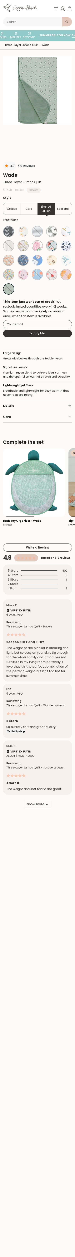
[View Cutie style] (66, 274)
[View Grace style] (37, 246)
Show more (35, 804)
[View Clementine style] (37, 274)
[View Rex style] (23, 246)
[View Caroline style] (23, 231)
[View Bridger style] (23, 260)
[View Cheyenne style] (23, 274)
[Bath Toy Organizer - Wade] (34, 482)
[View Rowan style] (52, 231)
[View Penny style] (8, 260)
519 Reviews (26, 166)
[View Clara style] (8, 274)
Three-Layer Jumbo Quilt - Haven (29, 626)
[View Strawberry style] (52, 274)
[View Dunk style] (37, 260)
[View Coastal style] (8, 246)
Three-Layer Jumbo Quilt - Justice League (34, 767)
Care (7, 417)
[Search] (67, 21)
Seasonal (63, 209)
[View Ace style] (66, 231)
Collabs (12, 209)
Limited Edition (46, 209)
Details (8, 405)
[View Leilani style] (52, 246)
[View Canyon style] (8, 231)
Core (29, 209)
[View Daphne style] (66, 260)
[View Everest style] (37, 231)
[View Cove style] (66, 246)
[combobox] (33, 21)
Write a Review (37, 547)
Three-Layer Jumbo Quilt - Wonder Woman (35, 705)
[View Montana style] (52, 260)
